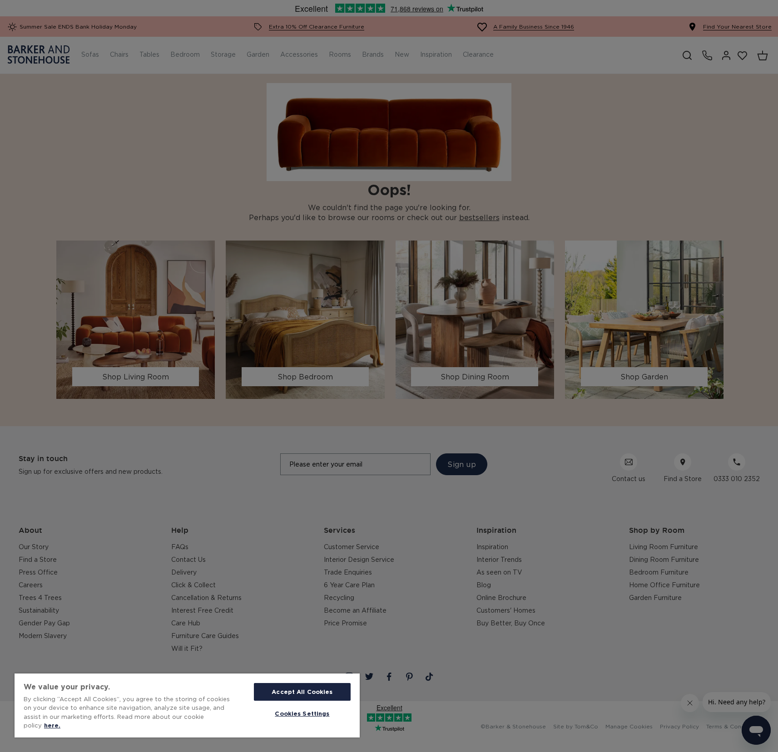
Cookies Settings (302, 713)
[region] (187, 705)
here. (52, 725)
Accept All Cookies (302, 691)
